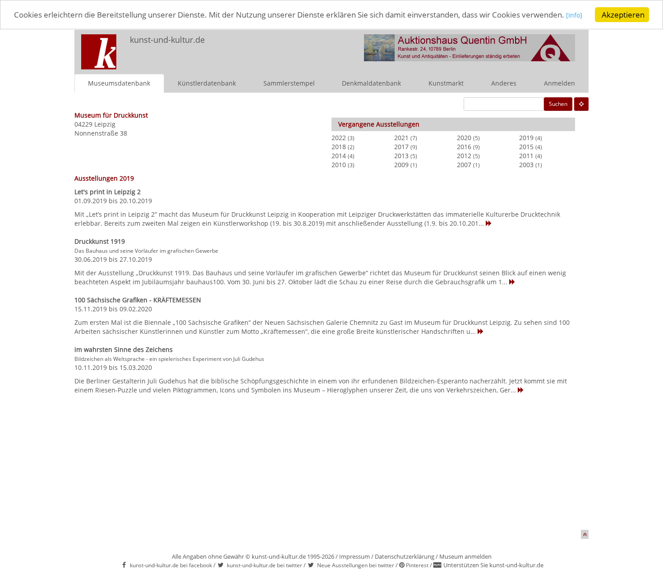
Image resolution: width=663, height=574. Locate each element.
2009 (401, 164)
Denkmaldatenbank (371, 83)
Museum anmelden (465, 556)
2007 (464, 164)
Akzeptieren (623, 14)
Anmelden (559, 83)
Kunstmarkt (446, 83)
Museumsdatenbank (119, 83)
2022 (339, 137)
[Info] (574, 15)
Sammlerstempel (289, 83)
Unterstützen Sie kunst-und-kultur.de (493, 565)
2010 (339, 164)
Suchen (558, 104)
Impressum (354, 556)
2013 (401, 155)
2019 (526, 137)
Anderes (503, 83)
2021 (401, 137)
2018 (339, 146)
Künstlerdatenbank (207, 83)
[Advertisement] (328, 467)
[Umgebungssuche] (581, 104)
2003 (526, 164)
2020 (464, 137)
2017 (401, 146)
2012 (464, 155)
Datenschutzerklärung (404, 556)
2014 (339, 155)
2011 (526, 155)
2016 (464, 146)
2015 (526, 146)
